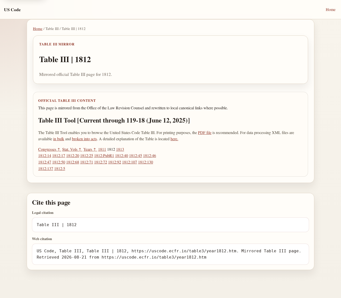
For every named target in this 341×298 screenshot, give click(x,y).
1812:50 (58, 161)
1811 (102, 149)
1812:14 (44, 155)
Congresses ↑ (49, 149)
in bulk (58, 138)
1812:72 (100, 161)
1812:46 (149, 155)
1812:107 (129, 161)
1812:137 (45, 168)
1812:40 (121, 155)
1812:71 (86, 161)
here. (174, 138)
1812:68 (72, 161)
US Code (12, 9)
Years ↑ (90, 149)
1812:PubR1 (104, 155)
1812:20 (72, 155)
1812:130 (145, 161)
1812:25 (86, 155)
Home (331, 9)
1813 (120, 149)
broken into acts (84, 138)
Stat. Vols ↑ (72, 149)
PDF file (204, 132)
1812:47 (44, 161)
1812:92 (114, 161)
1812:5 (59, 168)
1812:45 (135, 155)
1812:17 (58, 155)
